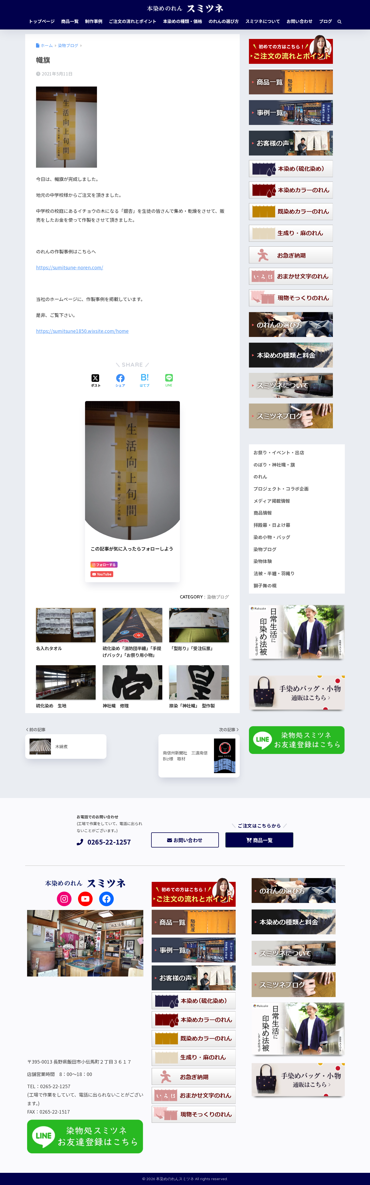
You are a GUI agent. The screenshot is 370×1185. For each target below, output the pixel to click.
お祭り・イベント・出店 (279, 452)
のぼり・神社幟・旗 (274, 464)
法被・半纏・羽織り (274, 573)
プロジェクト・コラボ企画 (281, 488)
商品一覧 (262, 839)
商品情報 (263, 512)
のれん (260, 476)
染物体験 (263, 561)
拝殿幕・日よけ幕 (272, 525)
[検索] (337, 21)
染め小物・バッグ (272, 537)
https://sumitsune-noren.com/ (69, 267)
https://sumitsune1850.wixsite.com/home (82, 330)
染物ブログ (218, 597)
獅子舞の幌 (265, 585)
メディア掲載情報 (272, 501)
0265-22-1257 (109, 842)
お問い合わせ (188, 839)
